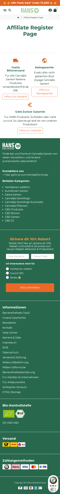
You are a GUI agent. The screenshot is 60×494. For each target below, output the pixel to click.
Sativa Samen (13, 194)
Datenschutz (10, 352)
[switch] (53, 489)
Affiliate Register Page (33, 17)
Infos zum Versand (15, 96)
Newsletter (9, 322)
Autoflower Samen (16, 190)
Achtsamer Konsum (14, 387)
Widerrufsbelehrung (15, 362)
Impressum (9, 342)
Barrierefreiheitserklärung (18, 372)
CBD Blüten (12, 213)
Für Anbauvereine (13, 382)
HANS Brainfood (38, 482)
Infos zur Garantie (30, 130)
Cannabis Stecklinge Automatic (24, 202)
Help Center (10, 332)
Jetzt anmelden (30, 287)
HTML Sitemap (11, 392)
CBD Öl (9, 220)
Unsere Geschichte (14, 317)
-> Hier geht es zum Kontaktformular (25, 174)
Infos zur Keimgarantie (44, 91)
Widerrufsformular (14, 367)
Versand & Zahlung (14, 357)
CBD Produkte (14, 209)
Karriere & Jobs (11, 337)
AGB (5, 347)
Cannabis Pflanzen (16, 205)
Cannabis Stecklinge (17, 198)
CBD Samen (12, 216)
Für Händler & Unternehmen (20, 377)
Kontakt (7, 327)
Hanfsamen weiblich (17, 187)
